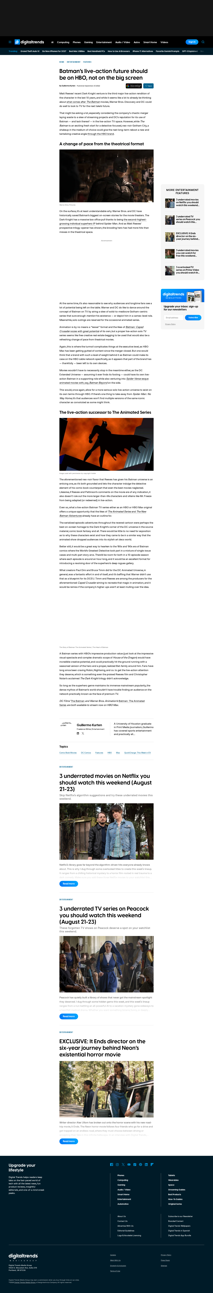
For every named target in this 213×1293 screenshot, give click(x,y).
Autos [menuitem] (137, 42)
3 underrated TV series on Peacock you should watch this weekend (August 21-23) (188, 222)
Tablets (171, 1175)
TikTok (134, 1164)
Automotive (123, 1204)
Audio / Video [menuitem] (122, 42)
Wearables (173, 1180)
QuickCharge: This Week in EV (137, 752)
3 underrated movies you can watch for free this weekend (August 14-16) (187, 254)
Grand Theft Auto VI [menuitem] (30, 51)
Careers (113, 1255)
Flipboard (152, 1164)
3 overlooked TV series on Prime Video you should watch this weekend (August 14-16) (188, 273)
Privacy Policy (170, 324)
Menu (10, 42)
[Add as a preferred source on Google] (134, 85)
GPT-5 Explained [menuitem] (190, 51)
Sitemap (164, 1265)
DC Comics (86, 752)
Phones (121, 1175)
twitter (83, 733)
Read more (69, 883)
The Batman (77, 700)
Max (118, 752)
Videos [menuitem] (164, 42)
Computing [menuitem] (63, 42)
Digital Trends (24, 46)
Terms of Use (115, 1271)
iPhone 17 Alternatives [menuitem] (143, 51)
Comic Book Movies (68, 752)
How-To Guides (175, 1199)
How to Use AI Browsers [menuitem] (119, 51)
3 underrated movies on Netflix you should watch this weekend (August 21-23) (187, 204)
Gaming (121, 1185)
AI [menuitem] (52, 42)
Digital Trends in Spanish (179, 1230)
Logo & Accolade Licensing (129, 1235)
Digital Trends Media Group (25, 1282)
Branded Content (175, 1221)
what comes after (83, 101)
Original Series (175, 1204)
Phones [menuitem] (77, 42)
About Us (122, 1216)
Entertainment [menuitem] (104, 42)
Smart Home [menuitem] (150, 42)
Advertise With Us (125, 1226)
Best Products (174, 1194)
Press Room (165, 1260)
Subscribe (193, 317)
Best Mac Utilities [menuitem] (77, 51)
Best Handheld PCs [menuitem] (96, 51)
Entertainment (124, 1199)
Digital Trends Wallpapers (179, 1226)
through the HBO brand (101, 133)
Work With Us (115, 1260)
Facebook (111, 1164)
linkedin (78, 733)
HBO (110, 752)
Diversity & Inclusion (118, 1265)
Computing (123, 1180)
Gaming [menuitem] (88, 42)
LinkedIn (146, 1164)
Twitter (123, 1164)
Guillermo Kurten (68, 86)
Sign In (192, 42)
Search (203, 42)
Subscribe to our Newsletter (180, 1216)
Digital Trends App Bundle (179, 1235)
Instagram (117, 1164)
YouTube (129, 1164)
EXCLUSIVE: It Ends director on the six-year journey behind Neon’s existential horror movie (187, 239)
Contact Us (123, 1221)
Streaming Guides (176, 1189)
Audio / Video (124, 1189)
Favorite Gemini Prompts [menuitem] (167, 51)
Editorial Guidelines (126, 1230)
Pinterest (140, 1164)
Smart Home (123, 1194)
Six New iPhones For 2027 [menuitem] (54, 51)
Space (171, 1185)
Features (99, 752)
